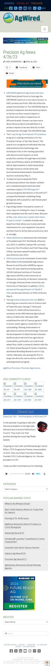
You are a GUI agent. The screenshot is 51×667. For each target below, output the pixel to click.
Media (18, 646)
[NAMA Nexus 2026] (19, 593)
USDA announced (14, 258)
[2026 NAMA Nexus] (25, 40)
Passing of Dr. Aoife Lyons (17, 518)
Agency (22, 645)
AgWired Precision (11, 368)
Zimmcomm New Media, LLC (25, 659)
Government (29, 646)
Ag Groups (42, 645)
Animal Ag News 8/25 (14, 533)
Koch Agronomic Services (32, 93)
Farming (31, 645)
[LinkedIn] (20, 8)
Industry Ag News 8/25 (15, 553)
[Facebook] (11, 8)
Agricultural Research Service (23, 299)
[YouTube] (25, 8)
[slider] (17, 473)
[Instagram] (30, 8)
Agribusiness (10, 645)
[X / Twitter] (16, 8)
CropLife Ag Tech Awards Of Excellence (28, 134)
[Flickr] (35, 8)
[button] (44, 29)
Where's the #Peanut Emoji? (17, 503)
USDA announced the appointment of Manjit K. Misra (25, 289)
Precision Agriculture (30, 368)
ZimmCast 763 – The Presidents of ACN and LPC (25, 416)
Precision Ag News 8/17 (16, 559)
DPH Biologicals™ (31, 189)
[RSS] (39, 8)
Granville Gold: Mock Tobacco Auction (22, 547)
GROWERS (11, 93)
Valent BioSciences (15, 237)
